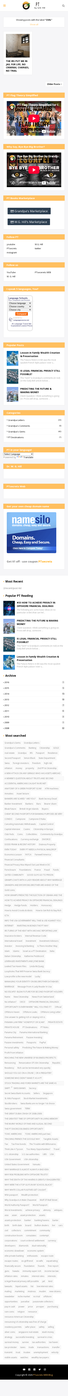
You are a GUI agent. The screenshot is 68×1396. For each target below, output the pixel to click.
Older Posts (54, 84)
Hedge (8, 905)
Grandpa (22, 753)
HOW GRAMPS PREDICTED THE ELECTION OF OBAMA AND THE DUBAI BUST (33, 895)
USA (52, 1154)
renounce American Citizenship (19, 1316)
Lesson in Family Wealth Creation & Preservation (40, 354)
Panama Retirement (14, 1037)
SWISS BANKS (20, 1088)
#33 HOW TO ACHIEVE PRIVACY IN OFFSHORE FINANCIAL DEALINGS (36, 604)
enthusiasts (32, 1255)
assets (42, 1215)
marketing (19, 1291)
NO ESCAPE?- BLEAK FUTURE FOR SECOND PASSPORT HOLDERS (34, 991)
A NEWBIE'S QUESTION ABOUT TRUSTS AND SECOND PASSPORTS (29, 779)
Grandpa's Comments (34, 425)
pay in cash (10, 1306)
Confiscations (11, 839)
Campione (20, 819)
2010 (34, 716)
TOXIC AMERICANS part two (38, 1134)
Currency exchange (30, 839)
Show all (34, 24)
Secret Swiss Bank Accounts (17, 1093)
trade (31, 1347)
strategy (8, 1337)
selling (51, 1327)
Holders (34, 905)
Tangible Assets (50, 1139)
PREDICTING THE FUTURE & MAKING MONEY (35, 390)
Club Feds (9, 834)
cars (60, 1225)
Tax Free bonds (18, 1144)
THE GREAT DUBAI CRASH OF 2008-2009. (23, 1113)
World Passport (40, 1205)
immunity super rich (32, 1271)
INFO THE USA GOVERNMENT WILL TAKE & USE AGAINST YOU (33, 920)
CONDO (8, 819)
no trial (36, 1296)
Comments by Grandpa (51, 834)
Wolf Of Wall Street (48, 1200)
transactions (43, 1347)
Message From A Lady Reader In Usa (35, 986)
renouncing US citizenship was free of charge (25, 1321)
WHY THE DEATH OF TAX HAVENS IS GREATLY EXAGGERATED (32, 1179)
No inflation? (10, 1001)
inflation (8, 768)
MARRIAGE (9, 986)
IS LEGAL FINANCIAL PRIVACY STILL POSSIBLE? (40, 372)
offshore (47, 1296)
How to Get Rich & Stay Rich (48, 910)
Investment (31, 941)
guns (7, 1271)
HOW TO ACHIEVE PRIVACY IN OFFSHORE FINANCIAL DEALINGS (33, 900)
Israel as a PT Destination (34, 951)
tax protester (11, 1347)
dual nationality (39, 1245)
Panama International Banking (34, 1032)
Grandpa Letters (34, 420)
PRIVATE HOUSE (12, 1027)
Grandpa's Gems (34, 431)
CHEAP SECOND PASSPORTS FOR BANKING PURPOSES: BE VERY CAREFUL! (33, 814)
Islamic (16, 951)
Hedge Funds (20, 905)
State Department (47, 758)
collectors (16, 1230)
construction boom (14, 1235)
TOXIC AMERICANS (13, 1134)
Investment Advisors (48, 941)
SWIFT (7, 1088)
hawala (16, 1271)
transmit (8, 1352)
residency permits (13, 1327)
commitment (30, 1230)
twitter (38, 248)
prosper (40, 1306)
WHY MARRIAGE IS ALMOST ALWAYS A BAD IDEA (27, 1169)
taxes (22, 1347)
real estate (10, 753)
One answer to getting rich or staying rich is (25, 1017)
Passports (31, 1042)
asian (14, 1215)
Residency (9, 1067)
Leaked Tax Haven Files (15, 966)
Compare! (22, 314)
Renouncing (10, 1062)
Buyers (45, 808)
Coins (20, 834)
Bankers (29, 803)
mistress (32, 1291)
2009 (34, 722)
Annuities (9, 793)
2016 (34, 682)
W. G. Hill (11, 276)
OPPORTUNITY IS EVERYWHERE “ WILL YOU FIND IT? (28, 1007)
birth (7, 1225)
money (19, 768)
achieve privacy (32, 1210)
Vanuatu (36, 1164)
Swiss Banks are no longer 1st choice (37, 1103)
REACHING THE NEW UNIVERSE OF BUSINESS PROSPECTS (30, 1057)
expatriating (52, 1261)
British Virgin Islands (29, 808)
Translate (28, 457)
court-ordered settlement (32, 1240)
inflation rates (11, 1276)
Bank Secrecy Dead (48, 798)
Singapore (48, 1093)
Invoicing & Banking (25, 946)
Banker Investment (13, 803)
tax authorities (39, 1342)
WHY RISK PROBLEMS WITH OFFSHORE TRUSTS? (26, 1174)
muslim (42, 1291)
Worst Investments (13, 1210)
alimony (47, 1210)
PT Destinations (34, 437)
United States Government (17, 1164)
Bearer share (50, 803)
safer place (30, 1327)
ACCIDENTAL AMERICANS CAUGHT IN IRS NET (25, 783)
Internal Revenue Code (35, 935)
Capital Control (46, 824)
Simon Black (29, 758)
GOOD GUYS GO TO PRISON (40, 874)
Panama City (10, 1032)
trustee (27, 1352)
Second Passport (12, 758)
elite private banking (14, 1255)
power (21, 1306)
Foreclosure (10, 869)
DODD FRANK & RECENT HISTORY (20, 844)
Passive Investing (34, 1037)
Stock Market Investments (35, 1098)
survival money (12, 1342)
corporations (11, 1240)
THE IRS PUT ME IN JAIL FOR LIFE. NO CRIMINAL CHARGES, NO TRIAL (17, 65)
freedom (36, 763)
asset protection (28, 1215)
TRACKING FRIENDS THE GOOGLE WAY (22, 1139)
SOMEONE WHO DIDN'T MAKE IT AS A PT (23, 1078)
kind (50, 1281)
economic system (35, 1250)
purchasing (53, 1306)
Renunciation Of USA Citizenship (34, 1062)
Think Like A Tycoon (14, 1149)
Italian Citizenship (13, 956)
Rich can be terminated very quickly (33, 1067)
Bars (38, 803)
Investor (8, 946)
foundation (29, 1266)
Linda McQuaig (37, 966)
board (28, 1225)
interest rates (38, 1276)
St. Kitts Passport (12, 1098)
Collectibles (31, 834)
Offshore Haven (12, 1012)
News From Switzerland (43, 996)
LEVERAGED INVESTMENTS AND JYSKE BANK (24, 961)
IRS (31, 753)
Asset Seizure (23, 793)
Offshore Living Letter (51, 1012)
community (45, 1230)
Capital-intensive (12, 829)
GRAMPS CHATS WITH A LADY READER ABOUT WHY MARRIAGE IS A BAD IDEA (33, 880)
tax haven (53, 1342)
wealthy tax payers (40, 1357)
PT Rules (44, 1027)
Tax (6, 1144)
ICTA (7, 915)
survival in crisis (44, 1337)
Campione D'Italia (37, 819)
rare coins (9, 1311)
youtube (11, 244)
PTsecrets (12, 248)
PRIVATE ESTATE (55, 1022)
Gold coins (10, 890)
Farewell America (43, 854)
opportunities (11, 1301)
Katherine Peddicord (34, 956)
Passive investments (14, 1042)
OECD (22, 1001)
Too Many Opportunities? (38, 1149)
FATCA (28, 854)
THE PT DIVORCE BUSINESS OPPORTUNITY (24, 1128)
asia (6, 1215)
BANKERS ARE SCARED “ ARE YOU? (20, 798)
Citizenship (45, 747)
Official (58, 1007)
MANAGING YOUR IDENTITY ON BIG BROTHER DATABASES (31, 981)
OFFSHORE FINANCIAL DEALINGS (44, 1001)
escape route (47, 1255)
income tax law (51, 1271)
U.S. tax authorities (30, 1154)
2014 (34, 693)
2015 (34, 688)
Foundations (25, 869)
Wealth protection (29, 1194)
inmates (24, 1276)
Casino (27, 829)
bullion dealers (42, 1225)
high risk (48, 763)
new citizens (55, 1291)
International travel (13, 941)
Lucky (37, 976)
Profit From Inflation (14, 1052)
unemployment (41, 1352)
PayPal (43, 1042)
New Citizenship (21, 996)
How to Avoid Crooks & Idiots (18, 910)
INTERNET (9, 925)
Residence (52, 753)
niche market (24, 1296)
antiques (58, 1210)
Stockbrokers (11, 1103)
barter (55, 1220)
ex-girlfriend (27, 1261)
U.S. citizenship (11, 1154)
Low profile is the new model (18, 976)
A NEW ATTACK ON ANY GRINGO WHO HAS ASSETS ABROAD (32, 773)
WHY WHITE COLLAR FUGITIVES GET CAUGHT (25, 1189)
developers (10, 1245)
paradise (25, 1301)
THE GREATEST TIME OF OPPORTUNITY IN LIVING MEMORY (31, 1118)
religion (21, 1311)
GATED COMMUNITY (14, 874)
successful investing (25, 1337)
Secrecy (32, 1088)
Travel (56, 1149)
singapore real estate (28, 1332)
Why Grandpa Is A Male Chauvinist (20, 1200)
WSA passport (11, 1194)
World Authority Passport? (17, 1205)
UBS (45, 1154)
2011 (34, 710)
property (30, 768)
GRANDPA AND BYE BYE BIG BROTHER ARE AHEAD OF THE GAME (31, 885)
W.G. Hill (39, 244)
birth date (17, 1225)
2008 (34, 728)
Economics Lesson (13, 854)
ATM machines (51, 788)
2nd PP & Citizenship (47, 768)
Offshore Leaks (30, 1012)
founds (41, 1266)
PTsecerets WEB (43, 272)
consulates (31, 1235)
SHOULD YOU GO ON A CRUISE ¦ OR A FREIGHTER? (28, 1073)
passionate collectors (43, 1301)
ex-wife (39, 1261)
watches (24, 1357)
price (30, 1306)
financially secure (13, 1266)
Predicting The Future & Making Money (40, 1047)
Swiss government (13, 1108)
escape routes (11, 1261)
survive (25, 1342)
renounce (32, 1311)
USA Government (13, 1159)
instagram (12, 252)
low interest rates (45, 1286)
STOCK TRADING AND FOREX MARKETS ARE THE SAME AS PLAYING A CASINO (30, 1083)
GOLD (56, 747)
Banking (32, 747)
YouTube (11, 272)
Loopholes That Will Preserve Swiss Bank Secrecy (27, 971)
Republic (56, 1062)
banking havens (41, 1220)
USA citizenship (31, 1159)
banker (27, 1220)
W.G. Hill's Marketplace (31, 222)
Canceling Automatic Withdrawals (20, 824)
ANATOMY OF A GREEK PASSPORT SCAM (23, 788)
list (32, 1286)
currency (52, 1240)
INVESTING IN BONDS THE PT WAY (32, 925)
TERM (27, 1108)
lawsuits (8, 1286)
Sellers (37, 1093)
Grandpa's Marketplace (31, 211)
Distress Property (47, 844)
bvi (53, 1225)
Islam (7, 951)
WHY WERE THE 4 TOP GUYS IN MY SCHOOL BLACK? (28, 1184)
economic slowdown (14, 1250)
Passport (40, 753)
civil (6, 1230)
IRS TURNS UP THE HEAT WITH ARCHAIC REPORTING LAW (31, 930)
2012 (34, 705)
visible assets (11, 1357)
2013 (34, 699)
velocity (54, 1352)
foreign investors (21, 763)
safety (41, 1327)
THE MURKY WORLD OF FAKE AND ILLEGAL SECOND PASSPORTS (28, 1124)
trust (18, 1352)
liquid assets (21, 1286)
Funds (56, 869)
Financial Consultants (14, 859)
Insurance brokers (13, 935)
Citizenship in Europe (43, 829)
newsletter (9, 1296)
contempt (44, 1235)
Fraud (47, 869)
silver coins (10, 1332)
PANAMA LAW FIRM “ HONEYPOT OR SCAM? (25, 1022)
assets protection (13, 1220)
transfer (56, 1347)
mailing (8, 1291)
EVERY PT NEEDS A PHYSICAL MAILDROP (38, 849)
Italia (52, 951)
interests (52, 1276)
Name (7, 996)
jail (43, 1281)
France (37, 869)
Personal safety (12, 1047)
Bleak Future (10, 808)
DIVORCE (46, 839)
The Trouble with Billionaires (42, 1144)
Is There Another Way (47, 946)
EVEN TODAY (11, 849)
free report (53, 1266)
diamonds (23, 1245)
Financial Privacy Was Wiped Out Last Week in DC (27, 864)
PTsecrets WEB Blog (43, 1374)
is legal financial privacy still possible (22, 1281)
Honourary (46, 905)
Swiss (7, 763)
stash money (48, 1332)
